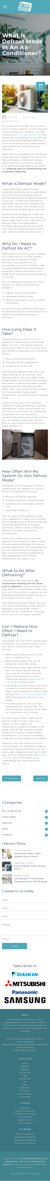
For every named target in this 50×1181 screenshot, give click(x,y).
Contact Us (25, 1091)
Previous (13, 778)
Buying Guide (25, 1079)
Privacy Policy (25, 1097)
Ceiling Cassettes (25, 1117)
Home (25, 1064)
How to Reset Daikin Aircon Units (30, 867)
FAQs (25, 1076)
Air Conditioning (10, 121)
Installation (25, 1070)
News (5, 828)
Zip (25, 1082)
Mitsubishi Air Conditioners (25, 1140)
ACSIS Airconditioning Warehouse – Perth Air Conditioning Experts (25, 1161)
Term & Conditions (25, 1094)
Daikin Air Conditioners (25, 1134)
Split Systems (25, 1108)
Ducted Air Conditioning (25, 1111)
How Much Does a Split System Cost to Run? (27, 855)
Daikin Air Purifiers (25, 1120)
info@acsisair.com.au (27, 1050)
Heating (6, 822)
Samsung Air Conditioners (24, 1143)
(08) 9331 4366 (28, 1048)
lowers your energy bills (33, 694)
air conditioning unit (29, 135)
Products (7, 834)
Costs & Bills (9, 817)
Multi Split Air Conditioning (25, 1114)
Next (39, 778)
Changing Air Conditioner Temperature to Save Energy (30, 880)
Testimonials (25, 1088)
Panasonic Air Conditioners (25, 1137)
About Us (25, 1067)
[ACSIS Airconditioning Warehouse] (25, 7)
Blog (25, 1085)
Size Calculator (25, 1073)
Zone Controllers (25, 1123)
